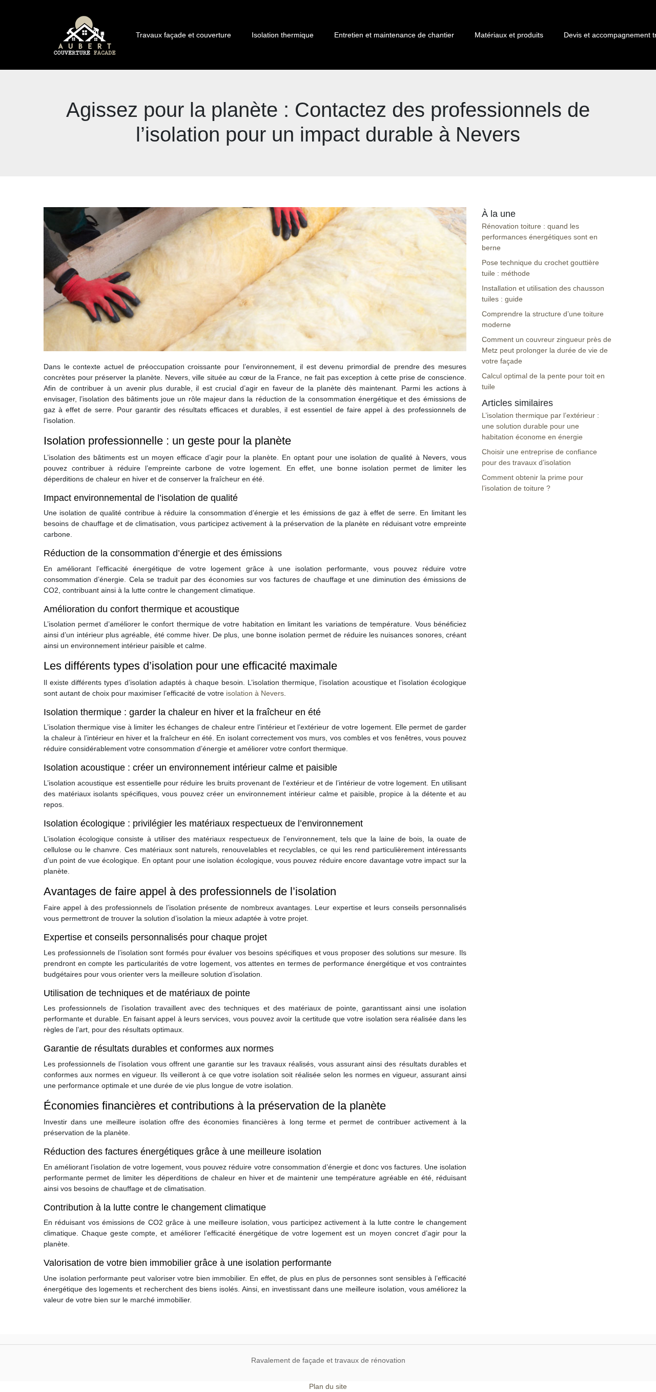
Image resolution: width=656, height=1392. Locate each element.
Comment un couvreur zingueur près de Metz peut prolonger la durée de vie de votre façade (546, 350)
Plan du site (328, 1386)
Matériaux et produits (509, 35)
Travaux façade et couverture (183, 35)
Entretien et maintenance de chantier (394, 35)
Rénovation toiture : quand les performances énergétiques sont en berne (540, 237)
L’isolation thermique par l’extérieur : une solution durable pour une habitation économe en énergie (540, 426)
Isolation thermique (283, 35)
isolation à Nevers (255, 693)
